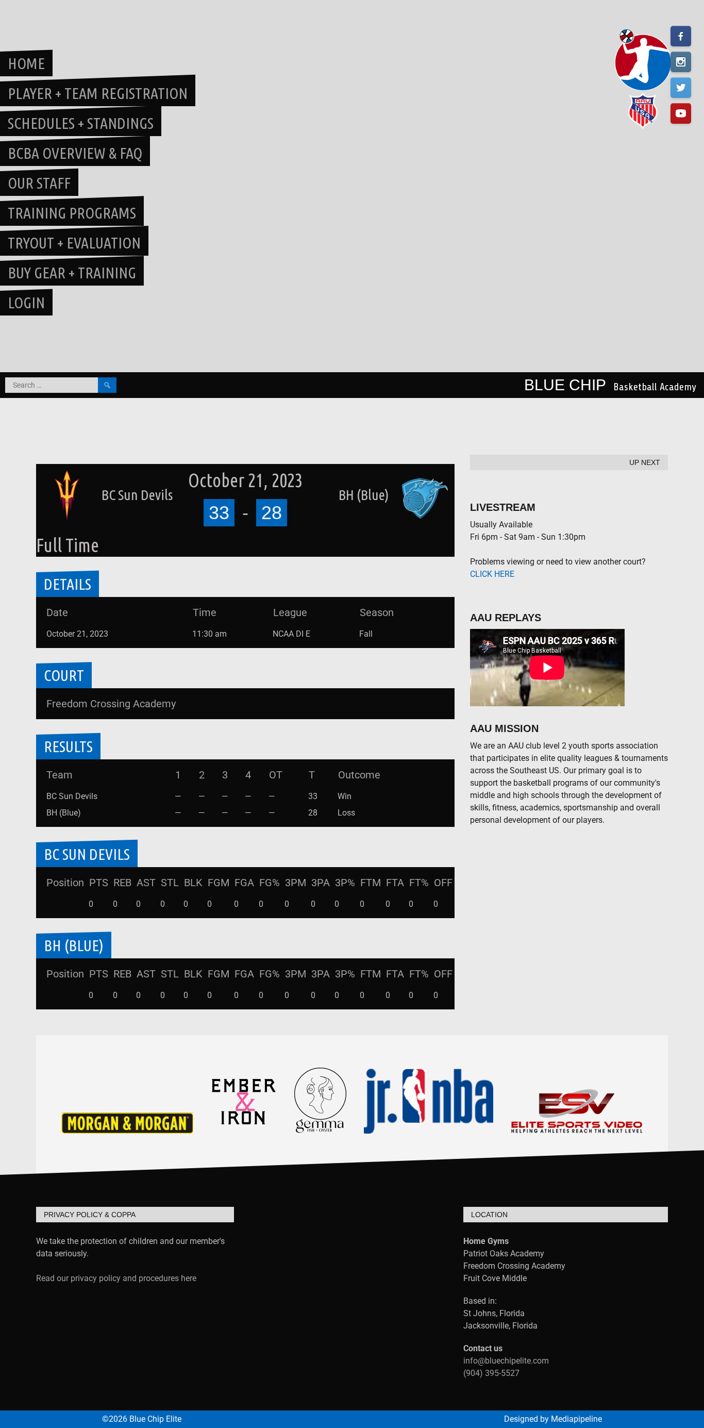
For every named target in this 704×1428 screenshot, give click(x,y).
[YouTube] (681, 113)
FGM (218, 882)
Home (26, 63)
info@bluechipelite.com (506, 1361)
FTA (395, 882)
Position (65, 882)
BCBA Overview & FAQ (75, 153)
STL (170, 882)
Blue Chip (565, 384)
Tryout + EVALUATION (74, 243)
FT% (419, 882)
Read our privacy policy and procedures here (116, 1278)
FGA (244, 882)
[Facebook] (681, 36)
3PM (295, 882)
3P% (345, 882)
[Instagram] (681, 62)
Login (26, 302)
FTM (370, 882)
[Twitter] (681, 87)
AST (146, 882)
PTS (98, 882)
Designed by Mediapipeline (553, 1419)
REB (122, 882)
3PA (320, 882)
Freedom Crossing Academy (111, 704)
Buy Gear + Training (72, 272)
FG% (269, 882)
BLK (193, 882)
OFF (443, 882)
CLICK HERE (492, 574)
